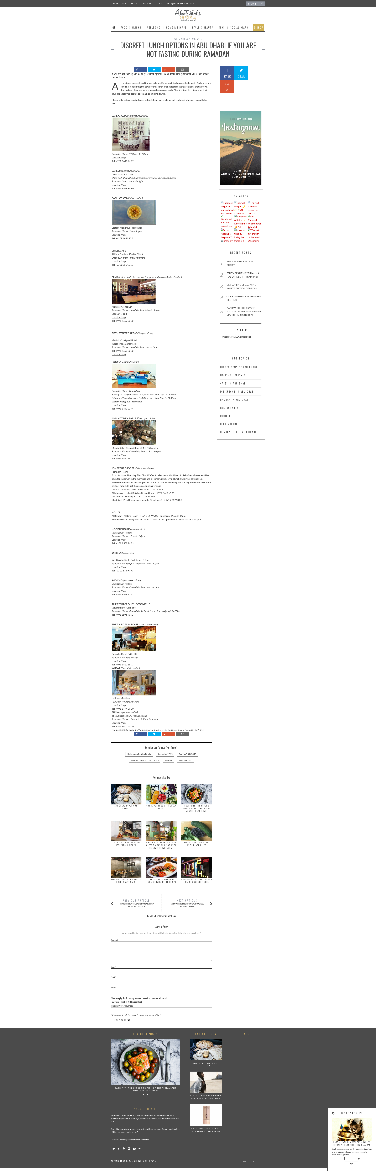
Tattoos (169, 760)
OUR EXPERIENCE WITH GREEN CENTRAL (161, 807)
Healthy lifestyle (232, 375)
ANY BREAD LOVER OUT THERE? (126, 807)
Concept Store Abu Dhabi (238, 432)
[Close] (333, 1113)
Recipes (225, 416)
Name (113, 967)
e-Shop (258, 27)
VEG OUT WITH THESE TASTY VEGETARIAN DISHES (126, 843)
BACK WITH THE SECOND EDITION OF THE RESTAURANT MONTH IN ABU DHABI (197, 808)
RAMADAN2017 (187, 754)
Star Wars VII (185, 760)
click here (199, 729)
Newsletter (119, 3)
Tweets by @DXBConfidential (235, 336)
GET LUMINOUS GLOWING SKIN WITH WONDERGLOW (205, 1129)
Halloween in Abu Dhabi (139, 754)
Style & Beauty (202, 27)
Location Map (119, 157)
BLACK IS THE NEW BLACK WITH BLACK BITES (197, 843)
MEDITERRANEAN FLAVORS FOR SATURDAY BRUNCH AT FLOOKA (136, 903)
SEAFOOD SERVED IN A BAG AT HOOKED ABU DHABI (126, 880)
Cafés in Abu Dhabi (233, 383)
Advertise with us (141, 3)
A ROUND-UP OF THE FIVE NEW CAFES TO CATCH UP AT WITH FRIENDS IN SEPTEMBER (161, 845)
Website (113, 987)
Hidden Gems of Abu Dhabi (145, 760)
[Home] (114, 27)
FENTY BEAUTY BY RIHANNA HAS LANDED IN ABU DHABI (205, 1097)
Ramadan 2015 (165, 754)
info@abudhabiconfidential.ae (184, 3)
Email (113, 977)
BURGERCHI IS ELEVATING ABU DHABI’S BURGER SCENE (196, 880)
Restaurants (229, 408)
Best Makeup (229, 424)
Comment (114, 940)
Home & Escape (176, 27)
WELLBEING (154, 27)
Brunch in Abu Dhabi (235, 399)
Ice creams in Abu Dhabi (237, 391)
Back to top (248, 1161)
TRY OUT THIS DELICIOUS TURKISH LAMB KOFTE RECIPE (161, 880)
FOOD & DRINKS (131, 27)
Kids (222, 27)
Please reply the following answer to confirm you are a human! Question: (139, 1000)
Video (159, 3)
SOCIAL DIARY (239, 27)
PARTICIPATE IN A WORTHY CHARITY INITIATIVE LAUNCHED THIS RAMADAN (352, 1143)
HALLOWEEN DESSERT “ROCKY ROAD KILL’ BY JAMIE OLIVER (187, 903)
